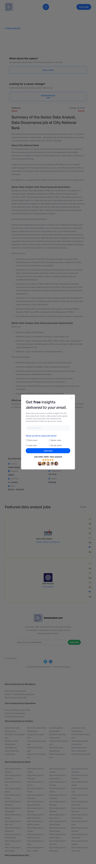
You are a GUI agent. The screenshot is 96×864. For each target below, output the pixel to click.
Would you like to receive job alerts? (41, 436)
